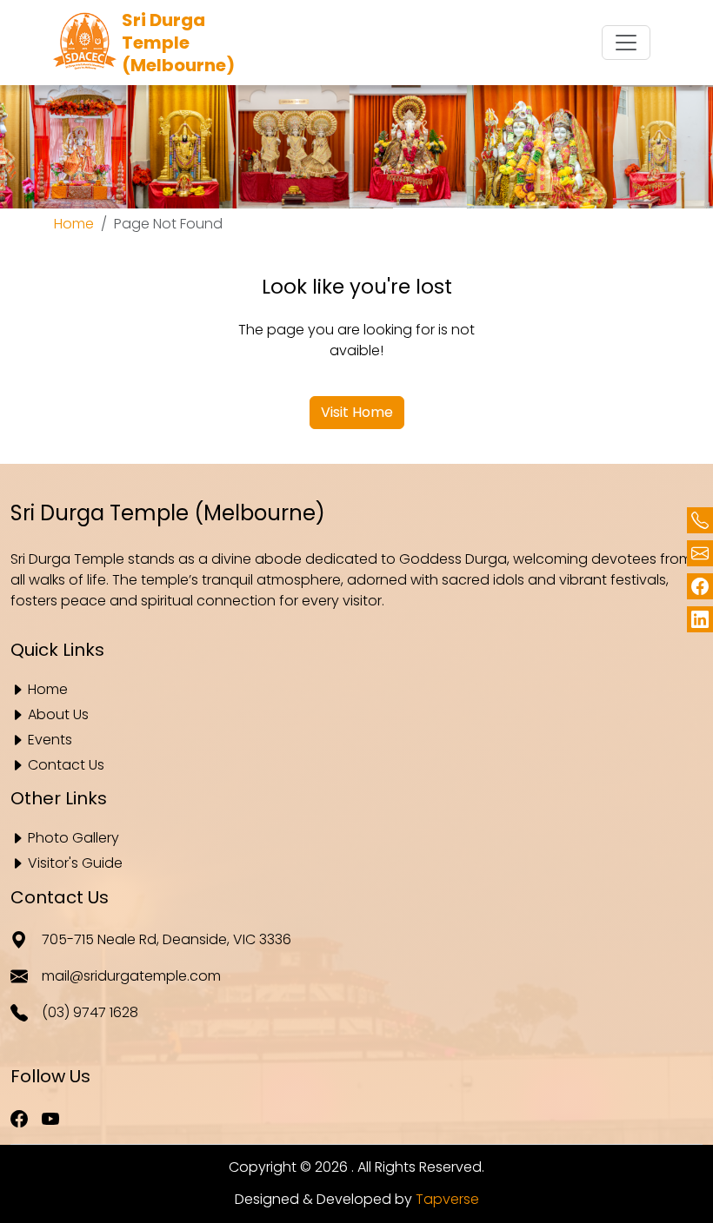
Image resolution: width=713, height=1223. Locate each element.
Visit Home (357, 412)
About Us (58, 715)
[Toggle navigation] (626, 42)
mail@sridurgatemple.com (131, 976)
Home (74, 224)
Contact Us (66, 766)
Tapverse (447, 1199)
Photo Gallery (73, 839)
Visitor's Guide (75, 864)
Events (50, 740)
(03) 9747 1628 (90, 1012)
